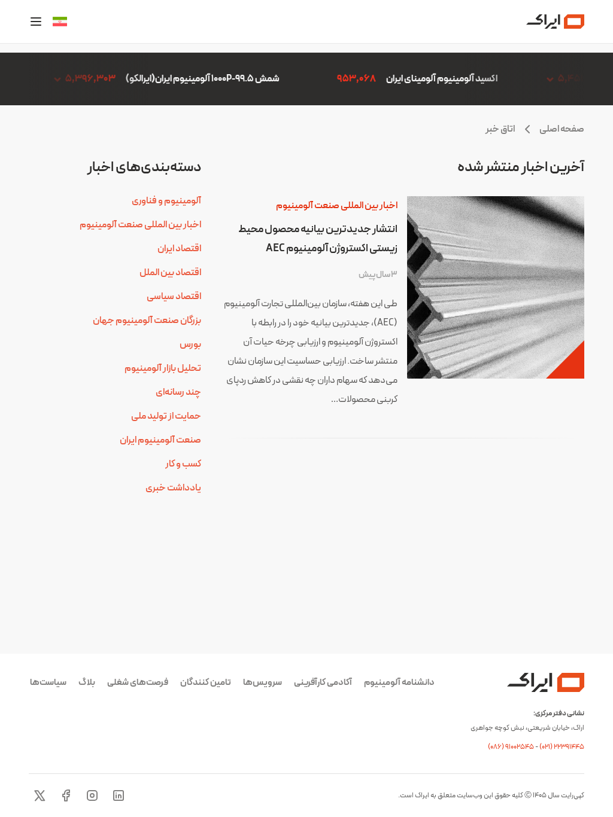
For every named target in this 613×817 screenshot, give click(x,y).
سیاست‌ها (48, 683)
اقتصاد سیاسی (174, 296)
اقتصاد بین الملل (170, 273)
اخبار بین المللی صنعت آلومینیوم (336, 206)
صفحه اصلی (561, 129)
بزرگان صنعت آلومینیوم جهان (147, 320)
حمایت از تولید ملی (166, 416)
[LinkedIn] (118, 795)
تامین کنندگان (205, 683)
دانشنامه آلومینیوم (399, 683)
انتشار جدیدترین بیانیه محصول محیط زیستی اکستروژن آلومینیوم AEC (317, 239)
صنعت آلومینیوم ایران (160, 440)
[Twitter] (39, 795)
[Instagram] (92, 795)
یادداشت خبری (173, 488)
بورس (190, 344)
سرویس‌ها (262, 683)
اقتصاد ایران (179, 249)
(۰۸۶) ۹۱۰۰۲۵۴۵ (511, 747)
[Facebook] (66, 795)
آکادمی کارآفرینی (323, 683)
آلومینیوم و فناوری (166, 201)
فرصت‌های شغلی (137, 683)
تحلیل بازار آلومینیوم (163, 368)
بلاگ (86, 683)
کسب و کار (183, 464)
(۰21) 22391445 (561, 747)
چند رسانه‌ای (178, 392)
